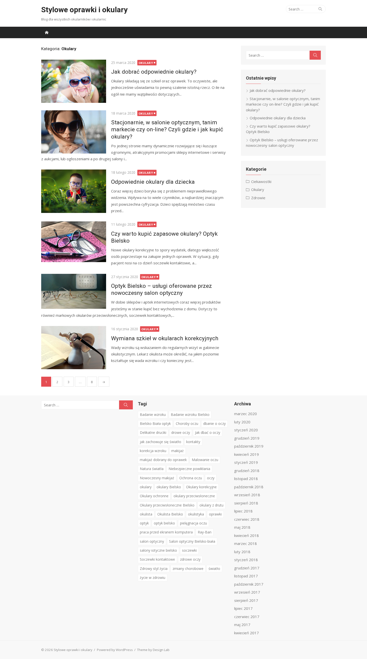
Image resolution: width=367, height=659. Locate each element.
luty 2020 (242, 421)
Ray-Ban (204, 532)
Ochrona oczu (190, 478)
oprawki (215, 514)
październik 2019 (248, 446)
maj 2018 (242, 527)
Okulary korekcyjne (201, 487)
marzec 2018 (245, 543)
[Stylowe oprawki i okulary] (46, 32)
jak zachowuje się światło (160, 441)
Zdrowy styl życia (154, 568)
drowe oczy (180, 432)
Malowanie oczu (205, 459)
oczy (210, 478)
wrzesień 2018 (247, 494)
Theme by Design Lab (153, 650)
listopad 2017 (246, 575)
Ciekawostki (261, 181)
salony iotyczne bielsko (158, 550)
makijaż (177, 450)
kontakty (193, 441)
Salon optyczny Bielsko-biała (192, 541)
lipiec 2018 (243, 510)
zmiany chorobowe (188, 568)
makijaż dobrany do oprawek (163, 459)
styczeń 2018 (246, 559)
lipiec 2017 (243, 608)
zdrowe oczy (190, 559)
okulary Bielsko (169, 487)
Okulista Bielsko (170, 514)
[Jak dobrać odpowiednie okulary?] (73, 81)
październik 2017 (248, 584)
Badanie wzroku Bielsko (190, 414)
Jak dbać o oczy (207, 432)
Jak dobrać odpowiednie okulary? (153, 71)
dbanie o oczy (214, 423)
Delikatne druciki (153, 432)
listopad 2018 (246, 478)
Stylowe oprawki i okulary (84, 9)
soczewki (189, 550)
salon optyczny (152, 541)
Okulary (146, 63)
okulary (146, 487)
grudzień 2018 (246, 470)
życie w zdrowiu (152, 577)
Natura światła (152, 468)
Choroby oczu (187, 423)
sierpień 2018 (246, 502)
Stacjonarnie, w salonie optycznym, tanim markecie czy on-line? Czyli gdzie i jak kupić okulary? (167, 129)
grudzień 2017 (246, 567)
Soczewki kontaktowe (157, 559)
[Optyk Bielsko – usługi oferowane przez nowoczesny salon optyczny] (73, 291)
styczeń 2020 (246, 429)
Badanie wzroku (153, 414)
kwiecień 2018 (246, 535)
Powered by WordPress (115, 650)
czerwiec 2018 (246, 519)
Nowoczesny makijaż (157, 478)
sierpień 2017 (246, 600)
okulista (146, 514)
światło (214, 568)
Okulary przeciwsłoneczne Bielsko (167, 505)
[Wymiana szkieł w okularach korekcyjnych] (73, 347)
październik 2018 (248, 486)
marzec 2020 (245, 413)
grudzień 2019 (246, 438)
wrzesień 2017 (247, 592)
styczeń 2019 (246, 462)
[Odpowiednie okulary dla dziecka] (73, 191)
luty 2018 (242, 551)
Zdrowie (258, 197)
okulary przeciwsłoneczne (194, 496)
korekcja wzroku (153, 450)
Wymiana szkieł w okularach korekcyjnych (164, 338)
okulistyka (196, 514)
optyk (144, 523)
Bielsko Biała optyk (155, 423)
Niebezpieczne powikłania (189, 468)
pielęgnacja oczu (193, 523)
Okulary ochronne (154, 496)
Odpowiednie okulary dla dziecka (153, 181)
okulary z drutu (211, 505)
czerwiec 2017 (246, 616)
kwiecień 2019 (246, 454)
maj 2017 (242, 624)
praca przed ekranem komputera (166, 532)
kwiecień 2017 (246, 632)
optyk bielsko (164, 523)
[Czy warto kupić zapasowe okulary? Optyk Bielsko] (73, 241)
